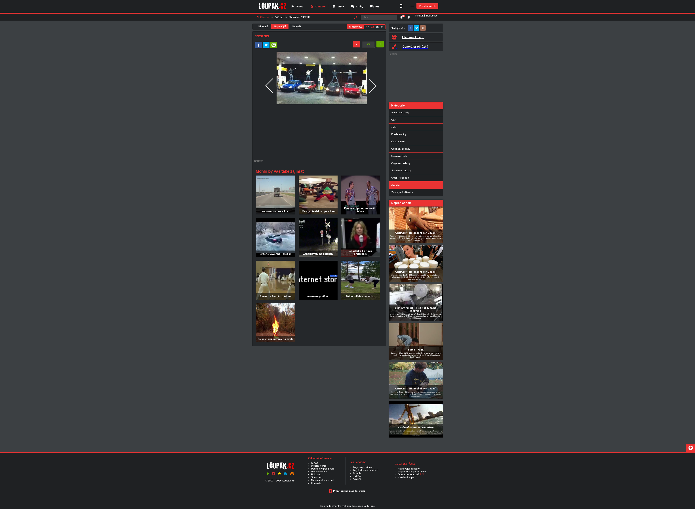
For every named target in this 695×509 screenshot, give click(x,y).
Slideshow (355, 26)
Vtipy (340, 6)
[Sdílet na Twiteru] (266, 47)
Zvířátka (279, 17)
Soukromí (316, 477)
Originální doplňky (400, 148)
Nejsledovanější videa (365, 470)
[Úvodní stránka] (272, 10)
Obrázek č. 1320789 (299, 17)
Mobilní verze (319, 465)
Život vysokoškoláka (402, 192)
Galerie (357, 478)
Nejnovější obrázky (409, 468)
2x (377, 26)
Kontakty (316, 483)
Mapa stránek (319, 471)
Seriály (357, 473)
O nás (314, 462)
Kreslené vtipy (398, 134)
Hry (377, 6)
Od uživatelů (398, 141)
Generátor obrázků (409, 474)
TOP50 (357, 475)
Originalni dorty (399, 156)
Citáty (359, 6)
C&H (393, 119)
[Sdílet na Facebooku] (258, 47)
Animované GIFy (400, 112)
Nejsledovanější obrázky (412, 471)
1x (372, 26)
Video (299, 6)
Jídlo (393, 127)
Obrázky (320, 6)
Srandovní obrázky (401, 170)
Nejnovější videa (362, 467)
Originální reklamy (400, 163)
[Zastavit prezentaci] (368, 27)
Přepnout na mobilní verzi (348, 490)
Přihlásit (419, 15)
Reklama (316, 474)
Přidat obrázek (427, 6)
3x (381, 26)
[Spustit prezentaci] (366, 27)
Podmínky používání (322, 468)
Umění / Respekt (400, 177)
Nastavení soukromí (322, 480)
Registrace (431, 15)
